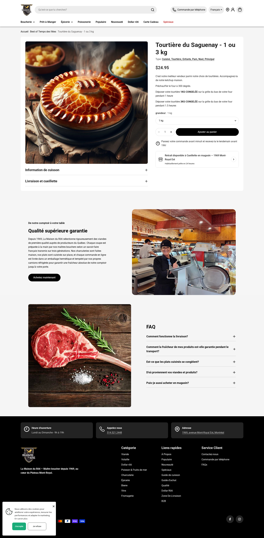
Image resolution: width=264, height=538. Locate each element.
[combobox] (96, 10)
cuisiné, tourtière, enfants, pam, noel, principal (188, 59)
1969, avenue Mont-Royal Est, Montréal (203, 432)
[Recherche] (152, 10)
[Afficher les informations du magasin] (233, 159)
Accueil (24, 31)
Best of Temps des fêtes (43, 31)
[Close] (53, 506)
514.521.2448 (114, 432)
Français (215, 9)
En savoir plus (21, 518)
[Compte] (233, 10)
